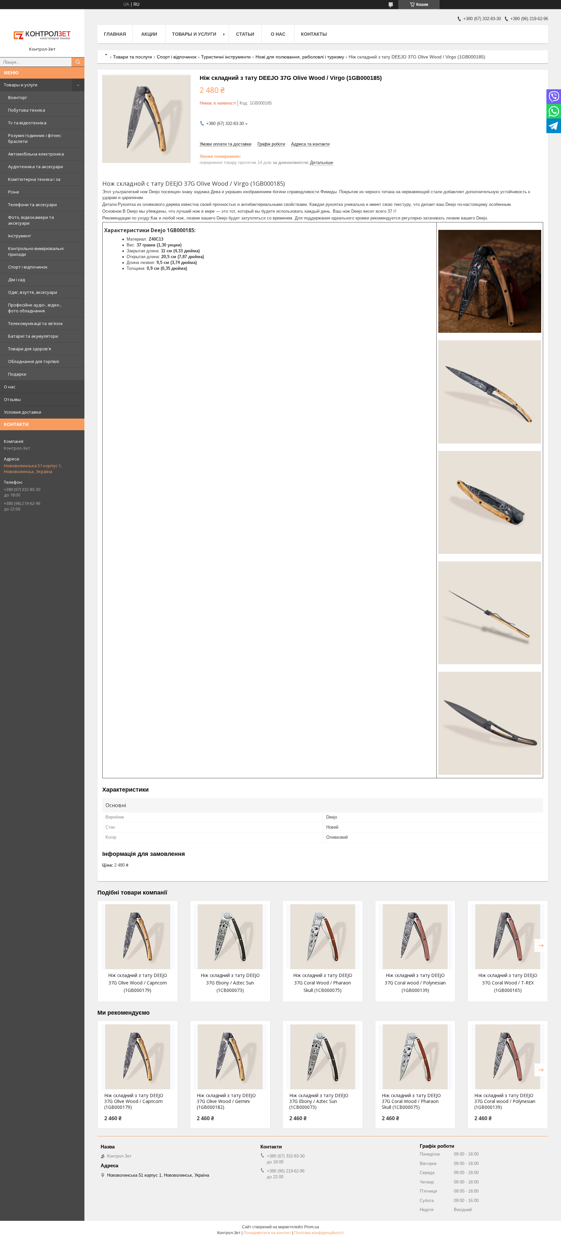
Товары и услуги (20, 85)
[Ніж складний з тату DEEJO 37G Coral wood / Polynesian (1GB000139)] (415, 936)
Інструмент (19, 236)
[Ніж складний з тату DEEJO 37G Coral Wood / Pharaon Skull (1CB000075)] (322, 936)
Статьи (245, 34)
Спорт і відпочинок (28, 267)
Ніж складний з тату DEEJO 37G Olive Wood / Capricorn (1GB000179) (137, 982)
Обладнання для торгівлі (33, 361)
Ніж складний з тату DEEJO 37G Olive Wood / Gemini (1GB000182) (226, 1101)
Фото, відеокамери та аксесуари (31, 220)
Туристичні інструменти (226, 56)
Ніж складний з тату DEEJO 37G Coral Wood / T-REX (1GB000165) (507, 982)
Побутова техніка (26, 110)
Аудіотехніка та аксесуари (35, 166)
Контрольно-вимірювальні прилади (36, 251)
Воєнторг (17, 97)
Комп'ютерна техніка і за (34, 179)
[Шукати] (77, 62)
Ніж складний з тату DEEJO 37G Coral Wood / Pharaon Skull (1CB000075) (322, 982)
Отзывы (12, 399)
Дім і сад (16, 279)
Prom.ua (311, 1227)
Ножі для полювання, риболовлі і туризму (300, 56)
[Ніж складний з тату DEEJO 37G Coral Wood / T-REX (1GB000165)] (507, 936)
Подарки (17, 374)
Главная (115, 34)
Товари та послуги (132, 56)
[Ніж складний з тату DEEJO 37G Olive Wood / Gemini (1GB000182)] (230, 1056)
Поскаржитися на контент (267, 1233)
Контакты (314, 34)
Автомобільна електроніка (36, 154)
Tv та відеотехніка (27, 123)
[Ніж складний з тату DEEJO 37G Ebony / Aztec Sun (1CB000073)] (230, 936)
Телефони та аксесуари (32, 204)
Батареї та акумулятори (33, 336)
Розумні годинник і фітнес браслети (34, 138)
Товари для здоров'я (29, 349)
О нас (9, 387)
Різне (13, 192)
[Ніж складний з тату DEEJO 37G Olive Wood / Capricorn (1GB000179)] (137, 936)
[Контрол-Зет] (42, 30)
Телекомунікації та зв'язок (35, 323)
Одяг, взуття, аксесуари (32, 292)
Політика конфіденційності (319, 1233)
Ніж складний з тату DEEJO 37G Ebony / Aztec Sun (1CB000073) (230, 982)
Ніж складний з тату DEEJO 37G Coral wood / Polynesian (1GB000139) (415, 982)
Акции (149, 34)
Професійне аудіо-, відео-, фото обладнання (34, 308)
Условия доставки (22, 412)
